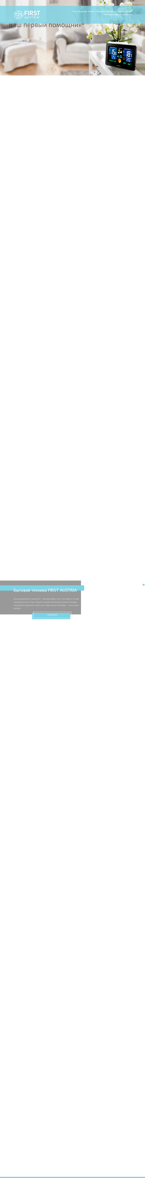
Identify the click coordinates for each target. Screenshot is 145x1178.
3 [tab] (144, 590)
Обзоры (128, 12)
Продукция (82, 12)
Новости (91, 12)
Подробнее (52, 615)
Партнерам (100, 12)
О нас (74, 12)
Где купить (110, 12)
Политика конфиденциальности (118, 15)
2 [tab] (144, 588)
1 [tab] (144, 585)
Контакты (120, 12)
